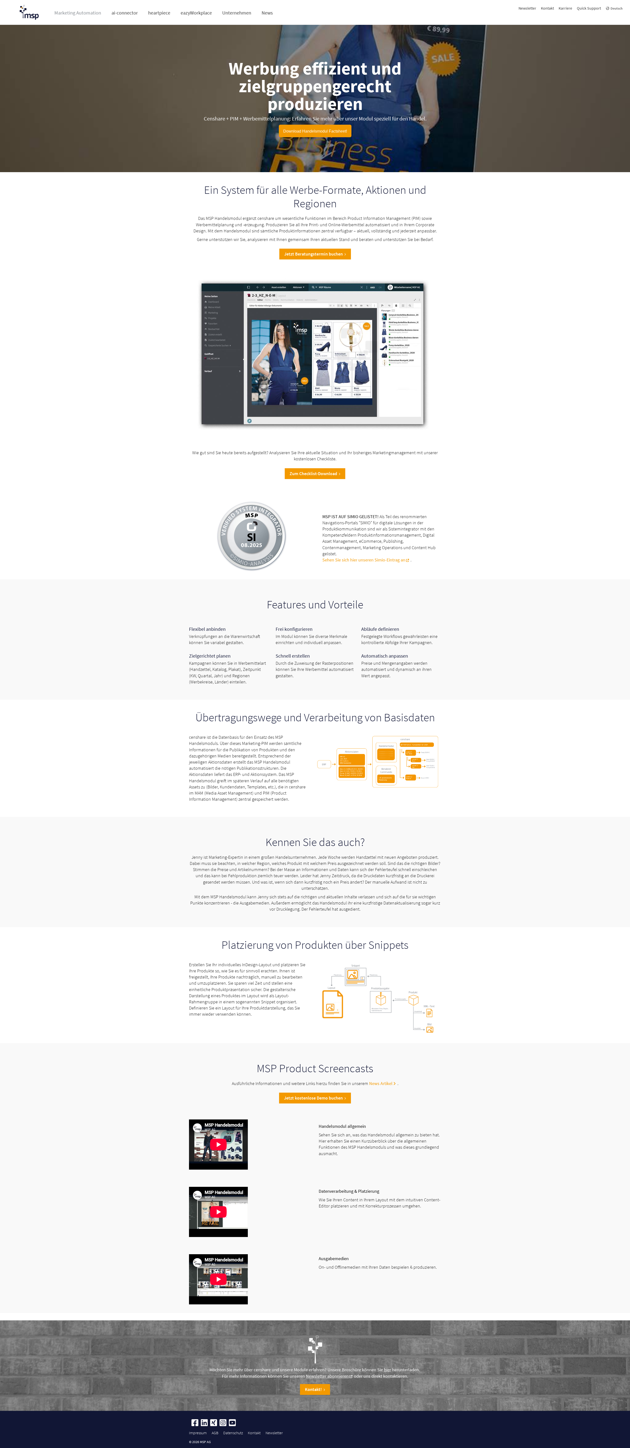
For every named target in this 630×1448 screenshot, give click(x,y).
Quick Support (589, 8)
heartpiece (159, 13)
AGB (215, 1432)
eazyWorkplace (196, 13)
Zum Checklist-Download (313, 473)
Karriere (565, 8)
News (267, 13)
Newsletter (527, 8)
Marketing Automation (77, 13)
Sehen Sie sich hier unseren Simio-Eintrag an (363, 560)
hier (387, 1370)
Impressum (198, 1432)
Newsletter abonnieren (327, 1376)
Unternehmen (236, 13)
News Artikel (381, 1083)
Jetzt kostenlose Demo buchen (313, 1098)
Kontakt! (313, 1389)
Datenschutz (233, 1432)
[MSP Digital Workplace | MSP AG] (252, 536)
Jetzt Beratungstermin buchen (313, 254)
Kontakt (547, 8)
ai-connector (124, 13)
